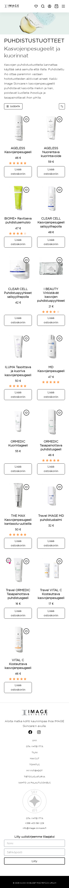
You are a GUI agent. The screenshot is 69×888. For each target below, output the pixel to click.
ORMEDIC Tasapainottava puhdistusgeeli (51, 445)
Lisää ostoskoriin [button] (18, 171)
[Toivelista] (36, 6)
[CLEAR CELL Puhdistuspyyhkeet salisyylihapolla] (18, 269)
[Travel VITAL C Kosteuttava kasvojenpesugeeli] (51, 570)
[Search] (42, 6)
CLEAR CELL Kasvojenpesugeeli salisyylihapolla (51, 222)
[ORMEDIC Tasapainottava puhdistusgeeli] (51, 421)
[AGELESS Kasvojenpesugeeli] (18, 128)
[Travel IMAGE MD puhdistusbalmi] (51, 495)
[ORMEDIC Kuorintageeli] (18, 421)
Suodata (15, 106)
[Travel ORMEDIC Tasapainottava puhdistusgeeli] (18, 570)
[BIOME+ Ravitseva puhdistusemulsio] (18, 198)
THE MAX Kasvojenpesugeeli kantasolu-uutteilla (17, 519)
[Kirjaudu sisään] (49, 6)
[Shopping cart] (56, 6)
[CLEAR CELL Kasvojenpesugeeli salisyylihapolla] (51, 198)
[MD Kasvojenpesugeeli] (51, 347)
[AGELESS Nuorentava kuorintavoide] (51, 128)
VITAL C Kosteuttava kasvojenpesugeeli (18, 663)
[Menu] (63, 6)
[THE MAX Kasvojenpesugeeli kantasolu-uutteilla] (18, 495)
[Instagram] (39, 732)
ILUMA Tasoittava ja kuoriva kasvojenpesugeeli (18, 370)
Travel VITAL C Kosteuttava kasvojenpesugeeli (51, 593)
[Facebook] (30, 732)
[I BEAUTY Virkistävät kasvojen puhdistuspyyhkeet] (51, 269)
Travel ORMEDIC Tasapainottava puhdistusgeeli (18, 593)
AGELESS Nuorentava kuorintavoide (51, 151)
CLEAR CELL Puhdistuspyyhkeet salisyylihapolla (18, 292)
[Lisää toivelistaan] (26, 119)
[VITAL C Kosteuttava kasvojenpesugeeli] (18, 640)
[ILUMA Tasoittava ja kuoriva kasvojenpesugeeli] (18, 347)
